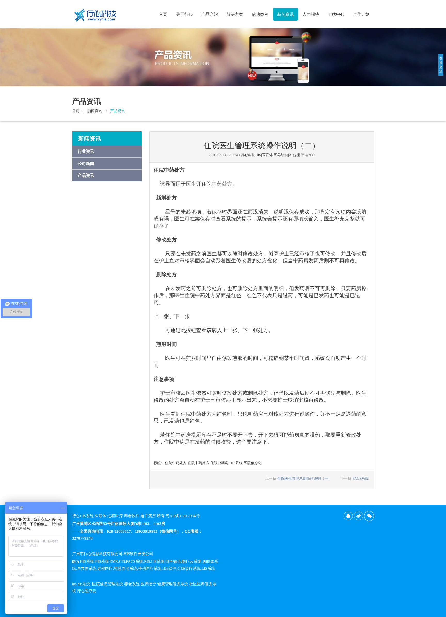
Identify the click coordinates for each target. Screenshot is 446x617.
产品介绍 (209, 14)
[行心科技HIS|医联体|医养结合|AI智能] (95, 13)
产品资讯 (117, 111)
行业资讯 (86, 151)
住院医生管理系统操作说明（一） (304, 478)
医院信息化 (253, 463)
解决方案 (235, 14)
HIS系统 (236, 463)
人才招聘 (310, 14)
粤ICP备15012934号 (183, 516)
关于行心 (184, 14)
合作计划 (361, 14)
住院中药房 (219, 463)
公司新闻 (86, 163)
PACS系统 (361, 478)
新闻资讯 (285, 14)
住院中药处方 (176, 463)
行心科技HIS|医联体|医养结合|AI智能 (270, 155)
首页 (163, 14)
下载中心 (336, 14)
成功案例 (260, 14)
